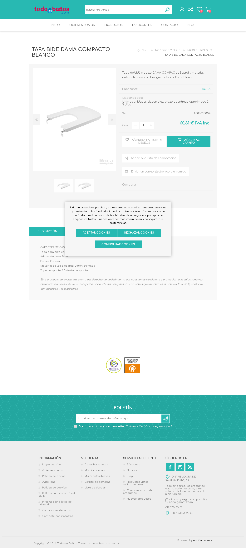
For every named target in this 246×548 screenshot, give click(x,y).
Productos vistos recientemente (135, 483)
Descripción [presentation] (47, 231)
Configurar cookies (118, 244)
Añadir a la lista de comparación (153, 158)
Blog (130, 476)
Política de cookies (54, 487)
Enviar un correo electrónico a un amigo (158, 171)
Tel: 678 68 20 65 (182, 513)
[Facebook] (170, 467)
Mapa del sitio (51, 464)
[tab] (47, 231)
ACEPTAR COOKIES (96, 232)
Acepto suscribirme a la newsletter (125, 426)
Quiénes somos (52, 470)
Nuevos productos (139, 498)
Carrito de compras (208, 9)
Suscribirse (165, 419)
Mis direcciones (95, 470)
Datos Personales (96, 464)
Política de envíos (53, 476)
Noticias (132, 470)
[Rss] (189, 467)
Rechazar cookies (139, 232)
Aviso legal (49, 482)
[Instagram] (180, 467)
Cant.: (126, 125)
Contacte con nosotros (57, 516)
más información (131, 219)
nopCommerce (202, 540)
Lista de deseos (95, 487)
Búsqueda (167, 9)
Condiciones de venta (56, 510)
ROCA (206, 89)
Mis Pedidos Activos (97, 476)
